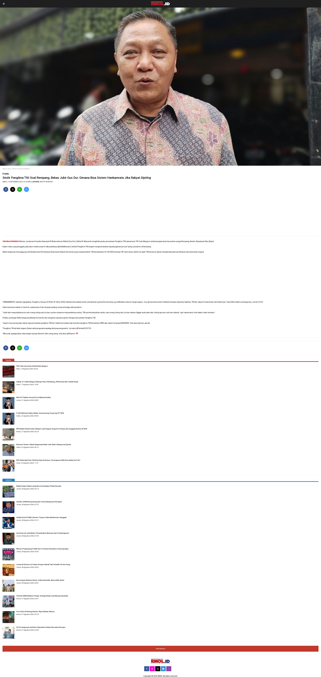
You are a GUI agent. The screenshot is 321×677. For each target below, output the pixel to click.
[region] (160, 215)
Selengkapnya (160, 649)
